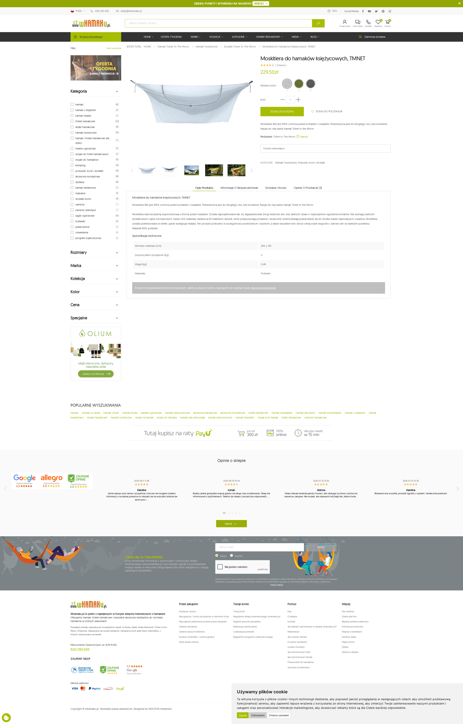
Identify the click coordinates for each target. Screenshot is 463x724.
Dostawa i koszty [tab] (275, 188)
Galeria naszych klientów (192, 631)
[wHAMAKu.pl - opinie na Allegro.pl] (52, 481)
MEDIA (295, 36)
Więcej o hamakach (352, 631)
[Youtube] (370, 11)
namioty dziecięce (85, 210)
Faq (289, 611)
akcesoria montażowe (87, 176)
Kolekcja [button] (78, 278)
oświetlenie (81, 232)
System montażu (296, 646)
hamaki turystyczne (86, 132)
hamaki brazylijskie (282, 412)
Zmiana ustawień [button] (279, 715)
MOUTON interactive (160, 708)
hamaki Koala (129, 412)
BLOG (314, 36)
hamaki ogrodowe (151, 412)
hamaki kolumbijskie (329, 412)
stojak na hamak (144, 417)
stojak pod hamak (268, 417)
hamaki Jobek (111, 412)
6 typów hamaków (297, 641)
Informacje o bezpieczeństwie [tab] (239, 188)
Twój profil (239, 611)
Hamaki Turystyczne (286, 162)
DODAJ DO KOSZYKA (282, 111)
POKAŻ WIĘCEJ (276, 585)
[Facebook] (363, 11)
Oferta (345, 646)
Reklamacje (293, 631)
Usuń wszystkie (113, 48)
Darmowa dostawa (375, 36)
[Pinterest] (384, 11)
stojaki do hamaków (86, 159)
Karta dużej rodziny (189, 641)
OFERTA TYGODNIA (171, 36)
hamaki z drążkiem (85, 110)
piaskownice (82, 227)
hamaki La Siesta (91, 412)
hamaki (79, 104)
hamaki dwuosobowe (177, 412)
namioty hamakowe (315, 417)
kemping (80, 165)
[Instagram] (390, 11)
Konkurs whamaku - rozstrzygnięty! (196, 636)
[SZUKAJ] (318, 23)
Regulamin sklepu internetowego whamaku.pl (256, 616)
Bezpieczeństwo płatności (355, 621)
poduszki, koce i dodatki (89, 171)
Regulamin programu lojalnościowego (253, 636)
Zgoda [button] (243, 715)
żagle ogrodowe (84, 215)
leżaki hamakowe (85, 127)
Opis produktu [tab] (204, 188)
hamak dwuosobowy (220, 417)
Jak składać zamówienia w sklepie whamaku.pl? (312, 626)
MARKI (194, 36)
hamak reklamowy (85, 187)
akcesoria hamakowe (205, 412)
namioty (79, 204)
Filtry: (73, 48)
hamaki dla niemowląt (192, 417)
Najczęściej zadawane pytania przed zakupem (203, 621)
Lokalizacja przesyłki (243, 631)
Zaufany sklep (349, 636)
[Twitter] (377, 11)
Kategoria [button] (79, 91)
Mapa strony (348, 641)
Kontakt (291, 621)
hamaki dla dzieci (305, 412)
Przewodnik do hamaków (301, 662)
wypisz (238, 556)
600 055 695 (102, 11)
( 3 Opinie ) (280, 65)
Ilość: (263, 99)
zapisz (223, 556)
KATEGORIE (238, 36)
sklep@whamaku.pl (131, 11)
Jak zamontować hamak (300, 657)
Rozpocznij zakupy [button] (91, 37)
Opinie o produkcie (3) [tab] (308, 188)
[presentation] (132, 170)
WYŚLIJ (321, 547)
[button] (344, 23)
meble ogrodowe (85, 148)
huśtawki (80, 221)
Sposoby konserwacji (299, 667)
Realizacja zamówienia (245, 626)
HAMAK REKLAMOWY (268, 36)
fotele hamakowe (85, 121)
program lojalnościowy (88, 238)
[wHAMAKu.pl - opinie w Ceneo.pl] (79, 481)
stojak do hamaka (167, 417)
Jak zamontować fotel (299, 652)
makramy (80, 193)
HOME (147, 36)
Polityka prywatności (352, 626)
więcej (304, 136)
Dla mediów (348, 611)
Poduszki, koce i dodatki (311, 162)
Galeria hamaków (188, 626)
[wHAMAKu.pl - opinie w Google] (25, 481)
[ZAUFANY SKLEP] (82, 670)
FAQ (334, 10)
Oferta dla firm (349, 616)
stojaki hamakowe (97, 417)
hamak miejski (83, 115)
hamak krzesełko (245, 417)
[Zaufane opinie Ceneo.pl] (109, 670)
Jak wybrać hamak (297, 636)
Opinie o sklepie (350, 652)
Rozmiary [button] (79, 252)
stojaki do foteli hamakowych (92, 154)
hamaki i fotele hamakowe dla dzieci (92, 141)
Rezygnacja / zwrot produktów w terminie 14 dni (204, 616)
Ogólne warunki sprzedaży (247, 621)
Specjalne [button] (79, 318)
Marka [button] (76, 265)
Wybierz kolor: (268, 85)
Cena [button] (75, 304)
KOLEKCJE (215, 36)
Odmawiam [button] (258, 715)
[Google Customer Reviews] (136, 670)
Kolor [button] (75, 291)
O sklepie (292, 616)
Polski (78, 10)
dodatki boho (83, 199)
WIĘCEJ (259, 3)
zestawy (79, 182)
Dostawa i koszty (187, 611)
